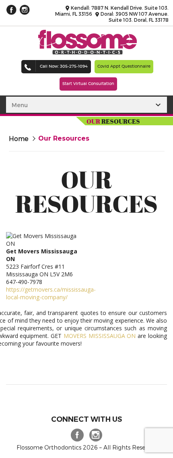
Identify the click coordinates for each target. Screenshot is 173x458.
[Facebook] (75, 434)
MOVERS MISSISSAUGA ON (100, 336)
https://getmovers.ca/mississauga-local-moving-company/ (51, 293)
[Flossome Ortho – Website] (87, 52)
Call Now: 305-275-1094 (64, 66)
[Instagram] (93, 434)
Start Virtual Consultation (88, 84)
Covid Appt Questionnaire (123, 66)
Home (19, 138)
